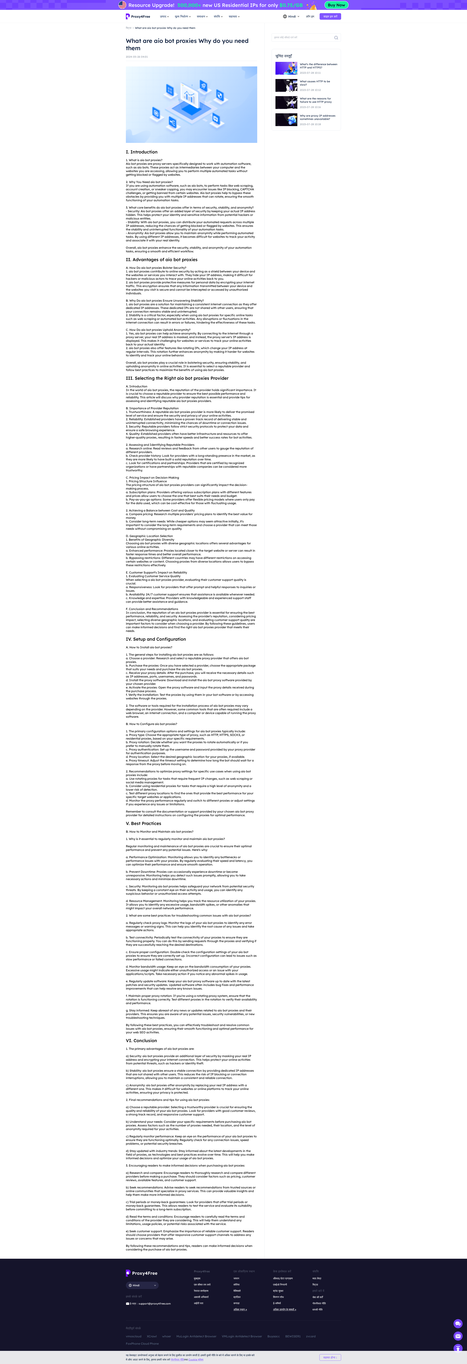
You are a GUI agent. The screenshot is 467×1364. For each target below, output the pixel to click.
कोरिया (237, 1284)
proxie (155, 160)
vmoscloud (133, 1336)
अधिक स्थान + (240, 1309)
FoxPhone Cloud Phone (142, 1343)
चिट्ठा (315, 1284)
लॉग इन (310, 16)
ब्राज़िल (237, 1297)
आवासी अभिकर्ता (201, 1297)
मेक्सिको (237, 1290)
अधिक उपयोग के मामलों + (284, 1309)
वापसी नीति (317, 1309)
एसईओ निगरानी (280, 1284)
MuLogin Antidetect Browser (196, 1336)
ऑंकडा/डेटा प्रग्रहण (283, 1278)
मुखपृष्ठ (197, 1278)
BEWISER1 (293, 1336)
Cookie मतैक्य (195, 1359)
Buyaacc (273, 1336)
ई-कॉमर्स (277, 1303)
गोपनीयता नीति (177, 1359)
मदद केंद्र (316, 1278)
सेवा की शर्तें (317, 1297)
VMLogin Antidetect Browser (242, 1336)
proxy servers (162, 164)
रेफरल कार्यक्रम (201, 1290)
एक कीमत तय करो (202, 1284)
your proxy (148, 673)
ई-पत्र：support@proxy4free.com (150, 1303)
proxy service (187, 1191)
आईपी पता (198, 1303)
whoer (166, 1336)
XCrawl (152, 1336)
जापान (236, 1278)
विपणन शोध (278, 1297)
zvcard (311, 1336)
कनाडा (237, 1303)
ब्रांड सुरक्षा (278, 1290)
